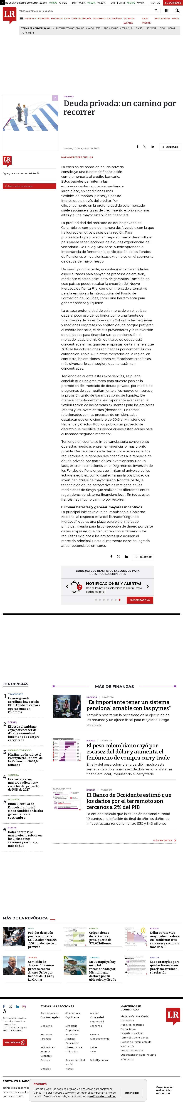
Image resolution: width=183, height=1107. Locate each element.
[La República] (9, 21)
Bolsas (12, 722)
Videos (69, 1068)
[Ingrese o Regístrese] (177, 10)
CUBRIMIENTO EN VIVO (20, 750)
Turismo (94, 957)
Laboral (94, 928)
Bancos (154, 957)
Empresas (46, 1034)
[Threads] (6, 1011)
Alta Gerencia (73, 1013)
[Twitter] (145, 147)
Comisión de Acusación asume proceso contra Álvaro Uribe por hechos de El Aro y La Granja (41, 970)
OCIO (67, 18)
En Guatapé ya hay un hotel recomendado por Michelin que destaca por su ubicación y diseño (102, 970)
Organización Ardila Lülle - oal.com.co (164, 1090)
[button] (66, 587)
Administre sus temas (19, 186)
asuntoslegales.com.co (16, 1087)
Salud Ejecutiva (99, 1060)
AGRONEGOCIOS (102, 18)
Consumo (46, 1025)
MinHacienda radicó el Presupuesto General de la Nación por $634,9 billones (25, 760)
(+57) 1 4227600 (12, 1030)
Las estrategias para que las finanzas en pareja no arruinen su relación (165, 967)
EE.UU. (31, 928)
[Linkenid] (19, 1007)
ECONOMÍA (44, 18)
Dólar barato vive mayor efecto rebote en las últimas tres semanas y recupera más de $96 (25, 839)
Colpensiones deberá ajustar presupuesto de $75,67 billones (100, 938)
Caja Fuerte (72, 1017)
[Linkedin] (153, 147)
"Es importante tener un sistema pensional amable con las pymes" (128, 705)
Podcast (45, 1060)
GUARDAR (172, 147)
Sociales (46, 1068)
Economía (13, 799)
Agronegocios (49, 1013)
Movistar (151, 28)
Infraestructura (73, 1047)
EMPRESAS (57, 18)
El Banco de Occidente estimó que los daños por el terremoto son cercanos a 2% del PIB (128, 801)
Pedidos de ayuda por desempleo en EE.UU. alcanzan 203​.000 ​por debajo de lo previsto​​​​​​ (42, 940)
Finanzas (46, 1038)
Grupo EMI (28, 33)
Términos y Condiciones (134, 1037)
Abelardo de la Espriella (118, 28)
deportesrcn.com (13, 1096)
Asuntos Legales (50, 1017)
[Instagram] (25, 1007)
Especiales (71, 1034)
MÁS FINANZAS (162, 840)
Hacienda (13, 775)
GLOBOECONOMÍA (81, 18)
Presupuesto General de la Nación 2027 (78, 28)
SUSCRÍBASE (173, 2)
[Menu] (22, 18)
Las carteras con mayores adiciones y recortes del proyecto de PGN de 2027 (23, 784)
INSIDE (175, 18)
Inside (93, 1047)
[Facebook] (137, 147)
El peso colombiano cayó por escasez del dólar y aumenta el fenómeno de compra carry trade (23, 733)
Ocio (93, 1051)
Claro (139, 28)
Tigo (162, 28)
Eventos (94, 1034)
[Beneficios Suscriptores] (166, 11)
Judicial (32, 957)
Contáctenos (128, 1029)
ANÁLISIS (117, 18)
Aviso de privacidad (132, 1033)
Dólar (171, 28)
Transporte (15, 694)
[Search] (156, 10)
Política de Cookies (102, 1096)
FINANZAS (30, 18)
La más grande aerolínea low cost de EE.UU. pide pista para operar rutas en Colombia (24, 705)
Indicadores (48, 1047)
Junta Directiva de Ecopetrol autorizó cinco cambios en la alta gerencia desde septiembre (25, 810)
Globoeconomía (99, 1038)
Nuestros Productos (132, 1024)
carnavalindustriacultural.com (20, 1092)
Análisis (94, 1013)
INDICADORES (162, 18)
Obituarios (71, 1051)
